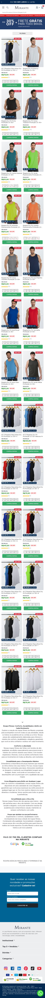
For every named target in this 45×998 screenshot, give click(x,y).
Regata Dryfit (22, 12)
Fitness (15, 12)
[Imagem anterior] (3, 53)
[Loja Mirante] (21, 7)
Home (4, 12)
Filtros (22, 33)
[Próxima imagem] (20, 53)
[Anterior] (1, 2)
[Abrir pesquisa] (7, 7)
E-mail (9, 890)
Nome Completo (12, 897)
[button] (38, 7)
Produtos (9, 12)
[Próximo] (43, 2)
